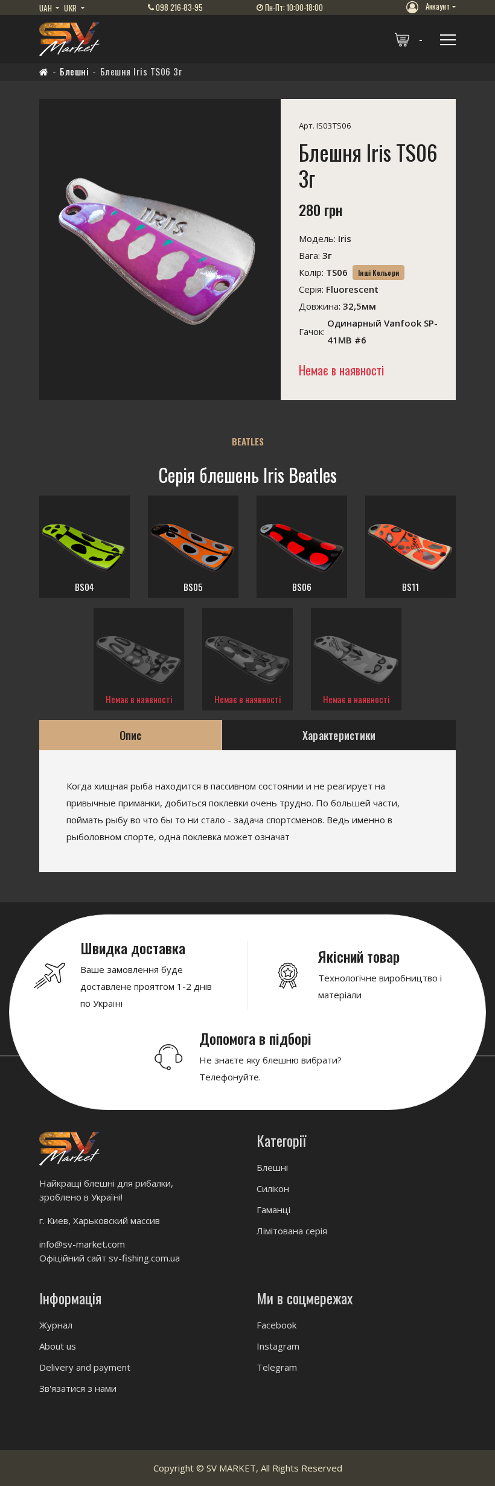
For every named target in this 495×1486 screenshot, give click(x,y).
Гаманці (273, 1210)
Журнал (55, 1325)
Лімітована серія (292, 1231)
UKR (71, 8)
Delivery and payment (84, 1367)
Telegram (277, 1367)
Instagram (278, 1346)
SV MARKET (231, 1468)
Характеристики (339, 735)
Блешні (74, 71)
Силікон (273, 1188)
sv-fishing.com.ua (144, 1258)
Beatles (248, 441)
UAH (46, 8)
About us (57, 1346)
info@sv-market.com (82, 1244)
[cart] (410, 39)
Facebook (276, 1325)
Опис (131, 735)
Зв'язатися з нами (78, 1388)
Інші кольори (378, 273)
